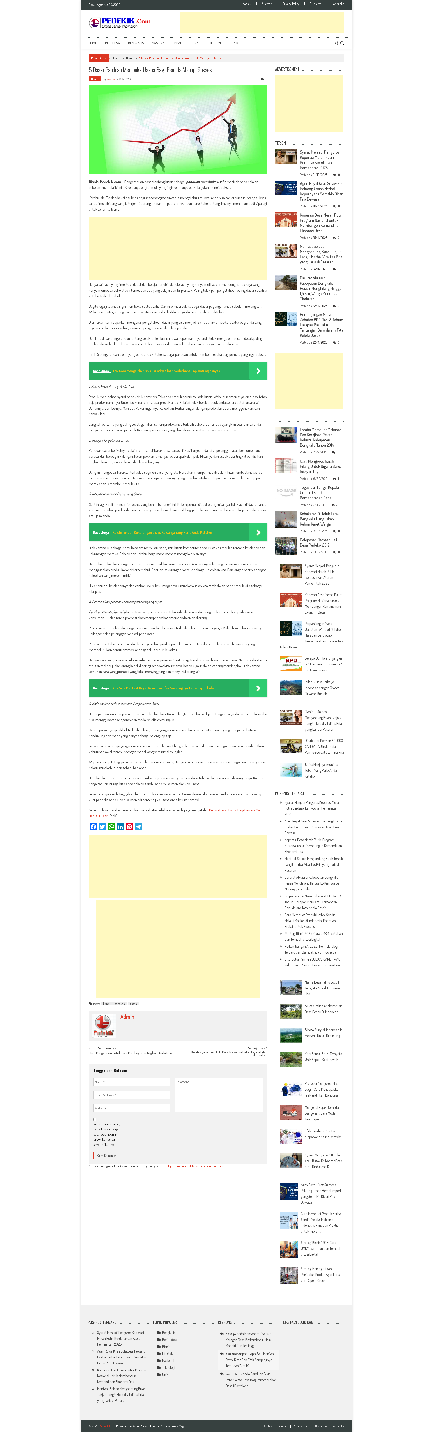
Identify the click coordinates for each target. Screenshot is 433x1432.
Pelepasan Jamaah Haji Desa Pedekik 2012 (318, 542)
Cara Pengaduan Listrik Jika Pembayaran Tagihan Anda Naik (131, 1053)
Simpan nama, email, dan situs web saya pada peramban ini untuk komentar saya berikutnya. (106, 1134)
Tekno (196, 43)
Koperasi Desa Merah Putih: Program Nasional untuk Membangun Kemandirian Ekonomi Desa (321, 222)
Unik (235, 43)
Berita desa (170, 1339)
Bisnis (178, 43)
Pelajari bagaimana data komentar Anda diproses (197, 1166)
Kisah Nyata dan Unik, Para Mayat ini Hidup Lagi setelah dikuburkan (229, 1054)
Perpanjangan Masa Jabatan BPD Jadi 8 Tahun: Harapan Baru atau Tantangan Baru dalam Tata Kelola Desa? (321, 325)
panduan (120, 1003)
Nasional (159, 43)
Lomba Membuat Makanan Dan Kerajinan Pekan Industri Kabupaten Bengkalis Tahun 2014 (321, 437)
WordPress (140, 1426)
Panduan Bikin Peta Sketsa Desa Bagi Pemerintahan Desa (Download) (251, 1380)
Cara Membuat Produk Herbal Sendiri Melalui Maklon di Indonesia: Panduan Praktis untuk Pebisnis (310, 920)
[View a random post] (336, 43)
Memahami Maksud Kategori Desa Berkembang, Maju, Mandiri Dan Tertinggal (249, 1339)
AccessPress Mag (172, 1426)
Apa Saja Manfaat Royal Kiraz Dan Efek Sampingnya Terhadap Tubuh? (250, 1359)
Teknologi (168, 1367)
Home (93, 43)
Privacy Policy (291, 3)
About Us (338, 3)
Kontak (247, 3)
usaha (133, 1003)
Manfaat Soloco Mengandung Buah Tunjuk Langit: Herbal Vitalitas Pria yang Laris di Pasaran (321, 254)
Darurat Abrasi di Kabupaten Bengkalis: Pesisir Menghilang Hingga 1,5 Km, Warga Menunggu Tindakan (320, 288)
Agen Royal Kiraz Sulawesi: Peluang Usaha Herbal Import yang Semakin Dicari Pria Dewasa (321, 191)
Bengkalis (136, 43)
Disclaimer (316, 3)
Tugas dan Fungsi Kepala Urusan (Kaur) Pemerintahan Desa (319, 492)
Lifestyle (216, 43)
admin (111, 79)
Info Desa (112, 43)
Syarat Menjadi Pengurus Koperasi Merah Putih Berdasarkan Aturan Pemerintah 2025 (320, 160)
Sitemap (267, 3)
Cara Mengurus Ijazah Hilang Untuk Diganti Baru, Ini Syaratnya (320, 466)
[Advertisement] (262, 22)
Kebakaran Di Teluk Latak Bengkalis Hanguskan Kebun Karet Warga (319, 519)
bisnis (106, 1003)
